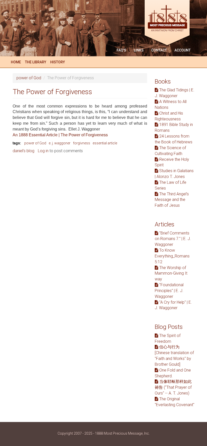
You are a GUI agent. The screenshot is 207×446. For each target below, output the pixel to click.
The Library (35, 62)
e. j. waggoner (59, 143)
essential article (105, 143)
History (57, 62)
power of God (28, 77)
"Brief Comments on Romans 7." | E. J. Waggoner (173, 239)
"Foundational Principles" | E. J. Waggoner (169, 290)
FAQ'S (121, 50)
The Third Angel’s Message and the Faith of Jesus (172, 200)
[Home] (169, 23)
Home (16, 62)
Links (139, 50)
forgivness (81, 143)
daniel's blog (23, 150)
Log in (43, 150)
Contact (159, 50)
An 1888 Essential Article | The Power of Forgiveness (60, 135)
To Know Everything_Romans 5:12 (172, 256)
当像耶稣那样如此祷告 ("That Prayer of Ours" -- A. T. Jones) (173, 387)
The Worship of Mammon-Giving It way (171, 273)
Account (182, 50)
